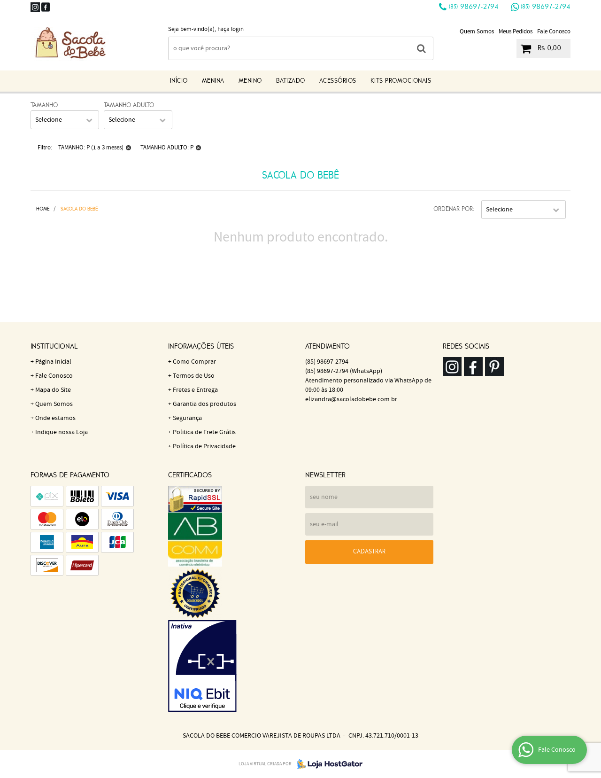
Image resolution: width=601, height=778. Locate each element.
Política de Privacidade (204, 446)
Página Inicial (53, 362)
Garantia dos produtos (204, 404)
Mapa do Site (53, 390)
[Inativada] (232, 666)
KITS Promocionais (400, 81)
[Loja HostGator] (327, 764)
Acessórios (337, 81)
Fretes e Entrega (195, 390)
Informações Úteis (201, 346)
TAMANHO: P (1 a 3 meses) (90, 148)
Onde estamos (55, 418)
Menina (213, 81)
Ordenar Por (453, 209)
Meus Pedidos (515, 32)
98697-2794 (474, 7)
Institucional (54, 346)
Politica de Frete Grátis (204, 432)
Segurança (187, 418)
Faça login (230, 29)
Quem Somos (477, 32)
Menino (250, 81)
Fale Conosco (553, 32)
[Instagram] (35, 7)
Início (179, 81)
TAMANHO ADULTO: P (166, 148)
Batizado (290, 81)
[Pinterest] (494, 366)
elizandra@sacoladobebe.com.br (351, 399)
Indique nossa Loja (61, 432)
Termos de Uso (194, 376)
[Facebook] (45, 7)
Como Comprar (194, 362)
